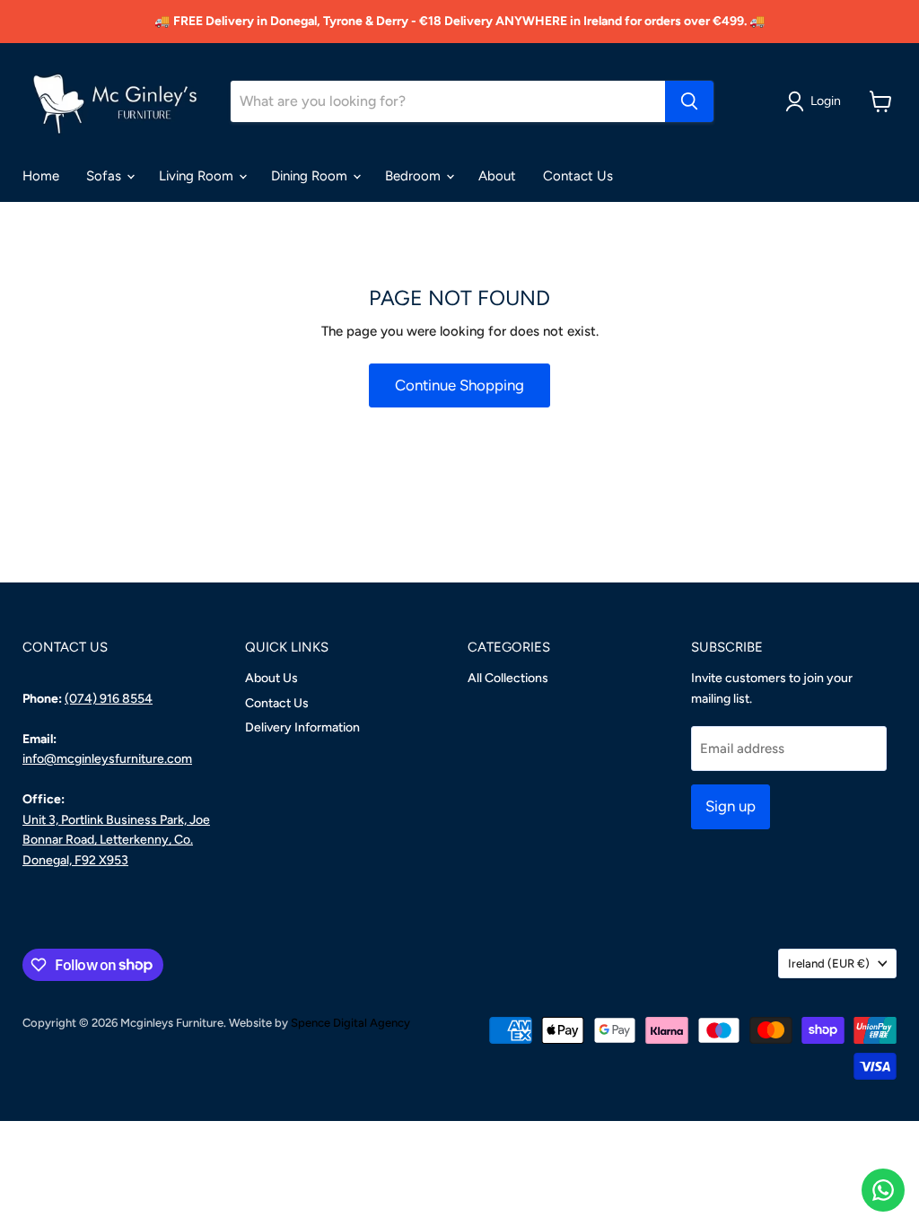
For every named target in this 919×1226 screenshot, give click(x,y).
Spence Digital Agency (350, 1022)
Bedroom (414, 176)
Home (40, 176)
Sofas (105, 176)
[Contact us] (883, 1190)
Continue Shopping (459, 385)
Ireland (829, 963)
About (497, 176)
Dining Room (311, 176)
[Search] (689, 101)
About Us (271, 678)
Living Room (198, 176)
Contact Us (578, 176)
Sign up (730, 806)
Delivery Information (302, 727)
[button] (816, 101)
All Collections (508, 678)
